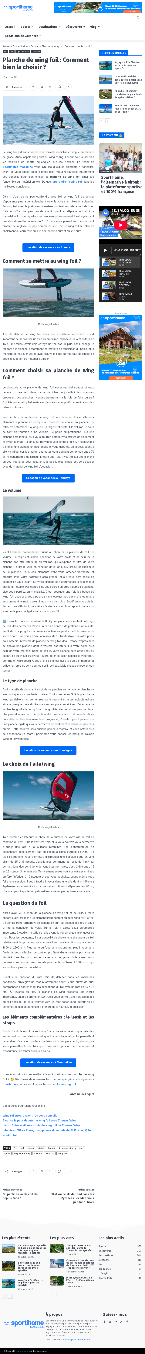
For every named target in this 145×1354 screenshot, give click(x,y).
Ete (15, 1148)
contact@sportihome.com (76, 1339)
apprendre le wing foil (68, 181)
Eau (5, 51)
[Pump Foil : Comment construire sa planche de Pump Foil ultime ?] (105, 94)
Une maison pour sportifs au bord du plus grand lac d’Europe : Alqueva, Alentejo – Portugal (32, 1249)
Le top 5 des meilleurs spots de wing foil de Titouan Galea (41, 1125)
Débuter (35, 46)
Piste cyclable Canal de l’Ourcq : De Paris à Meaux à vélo (80, 1280)
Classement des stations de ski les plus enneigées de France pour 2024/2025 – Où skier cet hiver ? (80, 1264)
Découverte (105, 171)
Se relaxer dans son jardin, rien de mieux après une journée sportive (29, 1266)
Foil (11, 51)
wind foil (50, 1153)
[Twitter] (42, 87)
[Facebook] (33, 87)
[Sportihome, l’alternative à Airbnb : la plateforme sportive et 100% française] (120, 158)
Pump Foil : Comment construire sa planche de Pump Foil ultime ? (128, 94)
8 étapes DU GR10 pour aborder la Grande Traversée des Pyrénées (79, 1248)
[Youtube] (116, 1322)
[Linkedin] (68, 87)
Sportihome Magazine (18, 167)
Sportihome (10, 1084)
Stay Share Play (22, 1153)
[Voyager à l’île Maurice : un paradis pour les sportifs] (105, 65)
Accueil (6, 46)
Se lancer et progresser (71, 1148)
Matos (51, 1148)
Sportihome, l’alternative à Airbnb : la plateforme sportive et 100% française (122, 184)
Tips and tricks (20, 46)
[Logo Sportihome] (28, 8)
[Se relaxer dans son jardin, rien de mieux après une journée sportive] (8, 1266)
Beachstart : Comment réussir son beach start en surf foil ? (128, 108)
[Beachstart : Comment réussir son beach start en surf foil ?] (105, 108)
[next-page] (107, 120)
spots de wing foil (64, 1084)
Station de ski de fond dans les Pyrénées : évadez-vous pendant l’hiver (72, 1198)
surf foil (38, 1153)
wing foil (62, 1153)
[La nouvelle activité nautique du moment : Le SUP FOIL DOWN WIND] (105, 79)
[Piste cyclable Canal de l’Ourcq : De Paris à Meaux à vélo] (57, 1281)
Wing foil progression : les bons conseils (30, 1115)
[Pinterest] (50, 87)
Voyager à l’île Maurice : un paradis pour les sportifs (128, 65)
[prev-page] (101, 120)
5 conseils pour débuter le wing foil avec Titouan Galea (39, 1120)
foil (22, 1148)
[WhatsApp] (59, 87)
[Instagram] (110, 1322)
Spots (7, 1153)
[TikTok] (127, 1322)
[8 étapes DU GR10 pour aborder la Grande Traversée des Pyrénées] (57, 1249)
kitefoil (41, 1148)
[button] (137, 17)
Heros (31, 1148)
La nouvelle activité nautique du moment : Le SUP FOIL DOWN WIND (128, 79)
